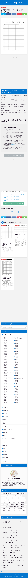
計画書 (16, 350)
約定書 (16, 399)
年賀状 (4, 419)
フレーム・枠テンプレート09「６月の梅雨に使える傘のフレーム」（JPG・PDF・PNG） (14, 532)
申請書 (5, 367)
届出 (3, 506)
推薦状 (5, 370)
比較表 (16, 391)
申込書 (16, 397)
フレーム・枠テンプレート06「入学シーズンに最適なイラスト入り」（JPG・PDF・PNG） (14, 546)
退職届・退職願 (7, 377)
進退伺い (17, 369)
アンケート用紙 (18, 338)
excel (4, 493)
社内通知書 (20, 508)
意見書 (5, 340)
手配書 (5, 381)
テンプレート (4, 211)
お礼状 (16, 343)
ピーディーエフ (13, 500)
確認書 (5, 345)
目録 (5, 399)
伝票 (16, 383)
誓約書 (16, 373)
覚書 (5, 343)
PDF (19, 493)
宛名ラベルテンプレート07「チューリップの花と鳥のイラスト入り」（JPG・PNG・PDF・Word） (14, 556)
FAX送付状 (6, 407)
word (17, 211)
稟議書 (5, 404)
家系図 (4, 426)
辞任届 (5, 369)
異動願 (16, 340)
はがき (16, 389)
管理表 (16, 345)
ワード (21, 211)
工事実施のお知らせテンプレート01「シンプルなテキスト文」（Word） (14, 527)
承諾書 (16, 364)
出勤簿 (5, 364)
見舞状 (5, 396)
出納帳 (16, 370)
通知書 (14, 512)
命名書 (4, 451)
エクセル (16, 497)
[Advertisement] (14, 72)
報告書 (16, 392)
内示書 (16, 386)
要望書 (5, 400)
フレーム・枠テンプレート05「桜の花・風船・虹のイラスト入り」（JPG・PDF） (14, 551)
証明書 (5, 365)
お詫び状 (5, 454)
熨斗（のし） (6, 432)
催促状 (16, 359)
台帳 (16, 377)
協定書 (5, 348)
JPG (14, 493)
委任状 (5, 342)
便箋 (4, 435)
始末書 (5, 362)
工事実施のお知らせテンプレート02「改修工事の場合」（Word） (14, 522)
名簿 (5, 397)
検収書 (5, 354)
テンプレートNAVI (14, 3)
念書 (16, 388)
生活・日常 (3, 7)
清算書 (5, 373)
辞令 (16, 365)
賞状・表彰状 (6, 448)
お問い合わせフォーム (15, 144)
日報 (5, 388)
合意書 (16, 357)
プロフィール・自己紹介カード (11, 438)
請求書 (16, 372)
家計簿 (4, 423)
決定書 (16, 353)
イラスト (10, 497)
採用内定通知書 (10, 506)
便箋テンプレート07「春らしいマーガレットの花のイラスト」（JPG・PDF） (14, 561)
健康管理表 (12, 211)
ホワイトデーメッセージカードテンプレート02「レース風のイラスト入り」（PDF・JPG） (14, 566)
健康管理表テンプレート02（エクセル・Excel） (14, 194)
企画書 (5, 346)
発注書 (5, 391)
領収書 (5, 402)
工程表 (16, 356)
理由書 (16, 400)
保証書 (5, 394)
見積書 (16, 394)
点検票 (16, 381)
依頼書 (16, 342)
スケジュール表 (7, 372)
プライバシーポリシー (8, 574)
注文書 (5, 378)
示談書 (5, 361)
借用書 (16, 361)
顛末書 (5, 383)
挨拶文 (5, 337)
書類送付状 (6, 410)
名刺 (16, 396)
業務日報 (23, 506)
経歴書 (5, 353)
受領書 (16, 367)
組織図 (16, 375)
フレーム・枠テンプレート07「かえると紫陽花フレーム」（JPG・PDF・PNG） (14, 541)
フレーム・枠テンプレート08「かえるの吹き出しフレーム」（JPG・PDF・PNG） (14, 536)
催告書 (5, 359)
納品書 (5, 389)
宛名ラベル (6, 338)
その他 (4, 461)
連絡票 (16, 404)
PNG (23, 493)
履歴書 (16, 402)
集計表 (16, 362)
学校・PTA (6, 457)
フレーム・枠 (6, 445)
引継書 (5, 392)
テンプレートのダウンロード (14, 155)
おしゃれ (8, 495)
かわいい (4, 497)
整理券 (5, 375)
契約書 (16, 351)
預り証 (16, 337)
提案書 (5, 380)
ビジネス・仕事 (7, 334)
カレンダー (6, 413)
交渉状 (5, 356)
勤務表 (16, 348)
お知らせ (14, 495)
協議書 (16, 346)
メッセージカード (7, 442)
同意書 (5, 386)
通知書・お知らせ (19, 378)
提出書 (16, 380)
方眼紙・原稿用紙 (7, 429)
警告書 (5, 351)
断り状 (5, 357)
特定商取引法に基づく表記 (18, 574)
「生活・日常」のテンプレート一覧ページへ (13, 203)
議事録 (5, 350)
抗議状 (16, 354)
